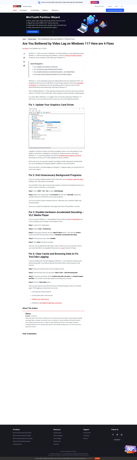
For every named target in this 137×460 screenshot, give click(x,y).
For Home (23, 10)
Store (15, 10)
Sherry (26, 48)
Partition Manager (58, 435)
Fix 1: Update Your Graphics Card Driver (46, 67)
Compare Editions (17, 444)
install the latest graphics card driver (70, 155)
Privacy (74, 451)
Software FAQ (86, 432)
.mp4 (62, 248)
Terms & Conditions (66, 451)
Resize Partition (57, 432)
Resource (55, 10)
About (116, 6)
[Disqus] (54, 354)
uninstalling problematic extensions (50, 303)
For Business (35, 10)
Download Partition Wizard (115, 10)
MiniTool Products (99, 6)
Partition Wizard (27, 6)
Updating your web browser (40, 299)
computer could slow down (74, 179)
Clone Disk (56, 444)
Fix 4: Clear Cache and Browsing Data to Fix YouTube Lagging (52, 74)
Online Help (86, 435)
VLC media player (74, 219)
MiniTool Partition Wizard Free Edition (22, 432)
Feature (45, 10)
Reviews (85, 438)
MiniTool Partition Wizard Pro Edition (22, 435)
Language (117, 439)
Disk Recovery (57, 441)
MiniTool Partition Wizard (74, 55)
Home (24, 39)
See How (94, 2)
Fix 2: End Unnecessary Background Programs (48, 69)
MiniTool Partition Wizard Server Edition (23, 438)
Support (110, 6)
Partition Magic (32, 39)
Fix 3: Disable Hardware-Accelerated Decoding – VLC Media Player (54, 72)
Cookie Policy (90, 458)
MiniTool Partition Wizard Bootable (21, 441)
